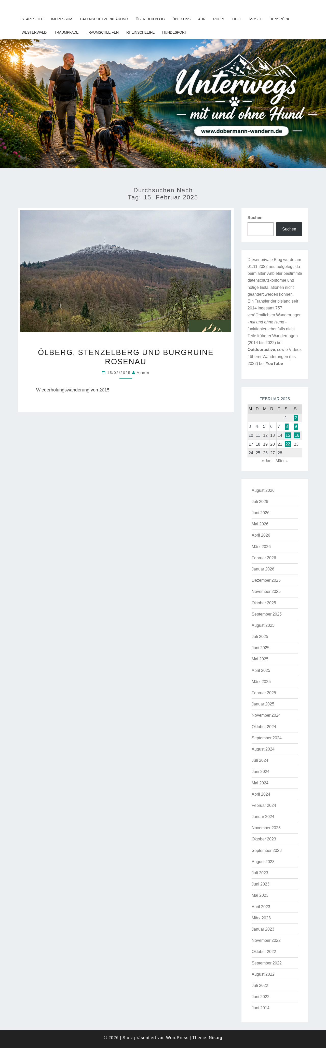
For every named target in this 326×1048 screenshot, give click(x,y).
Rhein (218, 19)
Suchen (255, 217)
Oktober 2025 (264, 603)
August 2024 (263, 749)
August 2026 (263, 490)
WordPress (177, 1038)
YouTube (274, 363)
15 (288, 435)
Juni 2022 (260, 997)
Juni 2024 (260, 771)
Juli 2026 (260, 501)
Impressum (61, 19)
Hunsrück (279, 19)
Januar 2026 (263, 569)
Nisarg (215, 1038)
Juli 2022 (260, 985)
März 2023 (261, 918)
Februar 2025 (264, 693)
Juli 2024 (260, 760)
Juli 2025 (260, 636)
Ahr (202, 19)
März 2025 (261, 681)
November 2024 (266, 715)
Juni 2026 (260, 513)
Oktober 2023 (264, 839)
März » (282, 461)
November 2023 (266, 828)
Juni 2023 (260, 884)
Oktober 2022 (264, 951)
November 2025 (266, 591)
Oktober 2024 (264, 727)
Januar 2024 (263, 816)
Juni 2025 (260, 648)
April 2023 (261, 907)
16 (297, 435)
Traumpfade (66, 32)
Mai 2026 (260, 524)
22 (288, 444)
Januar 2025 (263, 704)
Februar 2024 (264, 805)
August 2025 (263, 625)
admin (143, 373)
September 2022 (267, 963)
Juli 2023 (260, 873)
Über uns (181, 19)
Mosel (255, 19)
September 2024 (267, 738)
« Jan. (267, 461)
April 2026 (261, 535)
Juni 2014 (260, 1008)
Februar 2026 (264, 558)
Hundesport (174, 32)
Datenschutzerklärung (104, 19)
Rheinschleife (140, 32)
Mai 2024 (260, 783)
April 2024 (261, 794)
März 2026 (261, 547)
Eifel (237, 19)
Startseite (32, 19)
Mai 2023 (260, 895)
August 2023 (263, 862)
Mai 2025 (260, 659)
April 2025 (261, 670)
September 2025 (267, 614)
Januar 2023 (263, 929)
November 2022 (266, 940)
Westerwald (34, 32)
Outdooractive (261, 349)
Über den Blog (150, 19)
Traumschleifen (102, 32)
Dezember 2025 (266, 580)
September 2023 (267, 850)
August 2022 (263, 974)
